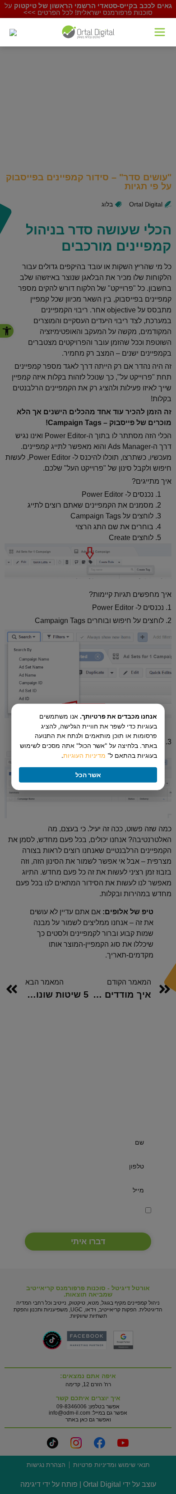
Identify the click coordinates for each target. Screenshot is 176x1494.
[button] (160, 32)
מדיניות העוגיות (84, 755)
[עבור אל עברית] (13, 32)
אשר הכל (88, 775)
